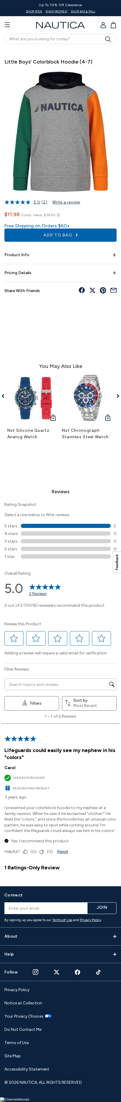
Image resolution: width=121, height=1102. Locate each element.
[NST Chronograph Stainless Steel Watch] (87, 398)
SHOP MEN (34, 11)
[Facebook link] (77, 972)
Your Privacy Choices (23, 1016)
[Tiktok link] (99, 972)
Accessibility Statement (26, 1069)
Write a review (66, 202)
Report (62, 851)
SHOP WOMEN (56, 11)
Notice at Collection (23, 1003)
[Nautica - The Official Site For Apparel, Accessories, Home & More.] (60, 25)
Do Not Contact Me (22, 1029)
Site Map (12, 1055)
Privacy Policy (90, 920)
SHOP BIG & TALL (83, 11)
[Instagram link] (35, 972)
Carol (10, 767)
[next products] (116, 396)
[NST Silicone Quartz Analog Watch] (33, 398)
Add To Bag (58, 235)
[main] (60, 464)
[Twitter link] (57, 972)
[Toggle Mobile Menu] (7, 25)
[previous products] (5, 396)
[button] (14, 638)
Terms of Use (62, 920)
